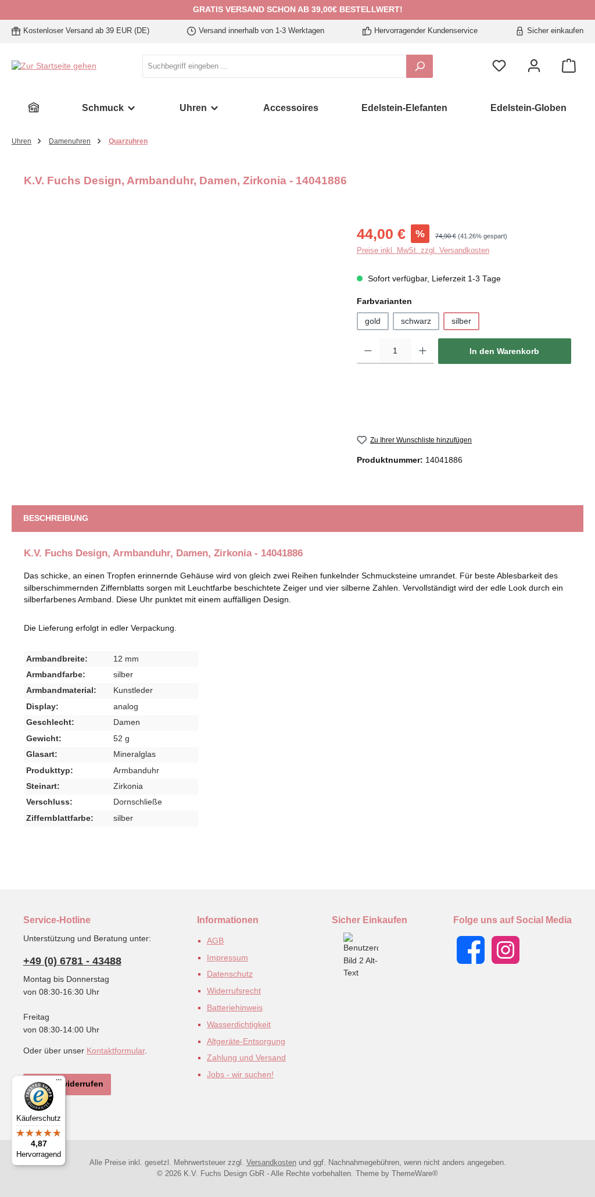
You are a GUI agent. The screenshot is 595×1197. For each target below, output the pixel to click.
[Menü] (59, 1082)
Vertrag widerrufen (67, 1084)
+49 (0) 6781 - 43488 (72, 961)
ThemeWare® (415, 1174)
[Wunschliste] (499, 66)
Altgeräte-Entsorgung (246, 1041)
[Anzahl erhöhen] (422, 351)
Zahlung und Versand (246, 1057)
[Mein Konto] (534, 66)
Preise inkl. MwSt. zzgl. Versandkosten (423, 250)
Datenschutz (230, 973)
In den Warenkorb (504, 351)
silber (461, 321)
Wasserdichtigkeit (239, 1024)
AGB (215, 940)
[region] (178, 348)
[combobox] (274, 66)
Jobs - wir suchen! (240, 1074)
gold (373, 321)
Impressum (227, 957)
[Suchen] (419, 66)
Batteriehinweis (235, 1007)
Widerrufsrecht (234, 990)
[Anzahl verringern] (368, 351)
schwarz (416, 321)
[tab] (56, 518)
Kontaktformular (116, 1050)
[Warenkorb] (568, 66)
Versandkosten (271, 1163)
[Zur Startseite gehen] (54, 66)
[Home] (33, 107)
